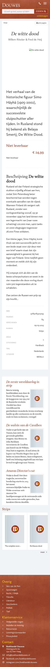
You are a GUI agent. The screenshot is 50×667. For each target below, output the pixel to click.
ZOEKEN (40, 11)
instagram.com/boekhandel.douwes (21, 662)
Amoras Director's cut (20, 471)
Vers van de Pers (13, 586)
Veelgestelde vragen (14, 621)
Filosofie (9, 597)
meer (42, 552)
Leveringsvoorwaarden (16, 632)
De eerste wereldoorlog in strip (22, 383)
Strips (5, 23)
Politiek (9, 608)
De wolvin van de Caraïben (24, 425)
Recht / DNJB (12, 593)
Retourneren (11, 629)
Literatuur (10, 600)
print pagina (42, 23)
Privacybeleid (11, 636)
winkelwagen (42, 16)
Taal (8, 611)
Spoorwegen (11, 590)
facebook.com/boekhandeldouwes (21, 658)
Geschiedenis (11, 604)
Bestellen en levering (15, 625)
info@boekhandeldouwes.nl (18, 655)
